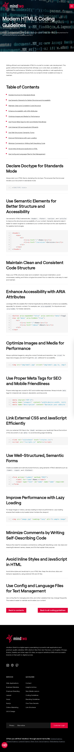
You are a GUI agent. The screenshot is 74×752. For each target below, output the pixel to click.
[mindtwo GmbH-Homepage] (12, 6)
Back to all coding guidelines (52, 610)
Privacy (11, 725)
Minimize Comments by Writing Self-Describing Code (26, 143)
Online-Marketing (12, 707)
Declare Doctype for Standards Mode (21, 95)
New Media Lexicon (32, 691)
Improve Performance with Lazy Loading (22, 138)
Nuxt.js (8, 703)
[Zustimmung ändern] (4, 745)
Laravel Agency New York (28, 741)
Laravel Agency (12, 741)
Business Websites (12, 687)
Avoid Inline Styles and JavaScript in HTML (22, 149)
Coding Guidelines (32, 695)
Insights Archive (31, 687)
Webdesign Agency (57, 741)
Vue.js (8, 699)
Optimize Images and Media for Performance (24, 116)
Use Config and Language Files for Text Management (26, 154)
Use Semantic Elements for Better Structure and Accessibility (29, 100)
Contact (28, 683)
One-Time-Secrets (32, 703)
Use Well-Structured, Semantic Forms (21, 132)
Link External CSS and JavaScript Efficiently (23, 127)
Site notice (21, 725)
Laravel (8, 695)
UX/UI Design (10, 711)
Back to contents (16, 610)
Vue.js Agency (44, 741)
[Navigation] (71, 6)
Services (9, 677)
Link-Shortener (31, 707)
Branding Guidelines (33, 699)
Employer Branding (12, 691)
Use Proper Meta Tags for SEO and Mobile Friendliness (27, 122)
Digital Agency (56, 739)
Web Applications (12, 683)
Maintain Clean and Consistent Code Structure (24, 106)
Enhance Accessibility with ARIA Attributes (22, 111)
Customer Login (59, 725)
